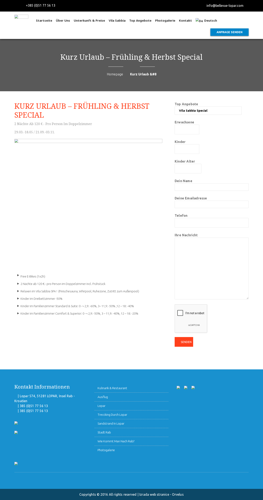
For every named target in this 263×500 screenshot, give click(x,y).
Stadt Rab (104, 432)
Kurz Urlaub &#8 (143, 74)
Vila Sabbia (117, 20)
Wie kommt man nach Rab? (116, 441)
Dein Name (183, 181)
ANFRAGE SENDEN (229, 32)
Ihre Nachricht (186, 235)
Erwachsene (184, 122)
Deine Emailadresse (191, 198)
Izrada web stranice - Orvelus (161, 494)
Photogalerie (165, 20)
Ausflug (103, 397)
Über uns (63, 20)
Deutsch (210, 20)
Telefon (181, 215)
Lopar (101, 405)
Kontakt (185, 20)
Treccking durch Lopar (112, 414)
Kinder (180, 142)
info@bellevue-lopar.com (224, 5)
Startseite (44, 20)
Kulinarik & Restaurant (112, 388)
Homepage (115, 74)
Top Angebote (140, 20)
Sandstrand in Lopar (111, 423)
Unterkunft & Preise (89, 20)
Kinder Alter (185, 161)
